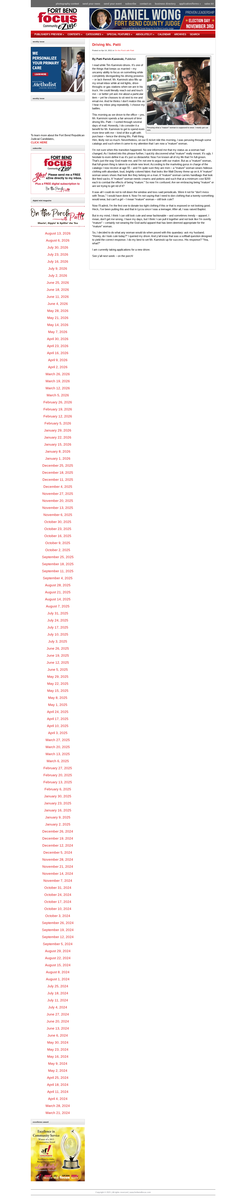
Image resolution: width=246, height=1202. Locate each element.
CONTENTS (75, 34)
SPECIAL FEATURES (119, 34)
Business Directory (165, 3)
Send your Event (113, 3)
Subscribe (130, 3)
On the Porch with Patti (124, 50)
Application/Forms (190, 3)
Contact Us (145, 3)
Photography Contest (67, 3)
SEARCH (195, 34)
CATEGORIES (94, 34)
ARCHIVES (180, 34)
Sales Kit (209, 3)
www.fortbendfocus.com (140, 1192)
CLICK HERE (39, 142)
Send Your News (91, 3)
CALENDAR (164, 34)
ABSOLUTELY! (145, 34)
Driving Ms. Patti (106, 45)
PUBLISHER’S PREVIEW (49, 34)
